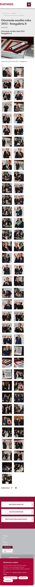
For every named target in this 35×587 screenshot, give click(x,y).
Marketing (5, 536)
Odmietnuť (23, 577)
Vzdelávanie (5, 544)
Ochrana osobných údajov (7, 551)
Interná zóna (7, 547)
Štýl (3, 540)
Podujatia (13, 13)
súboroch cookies (16, 572)
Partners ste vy (5, 13)
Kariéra (4, 538)
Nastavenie (8, 580)
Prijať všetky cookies (10, 577)
